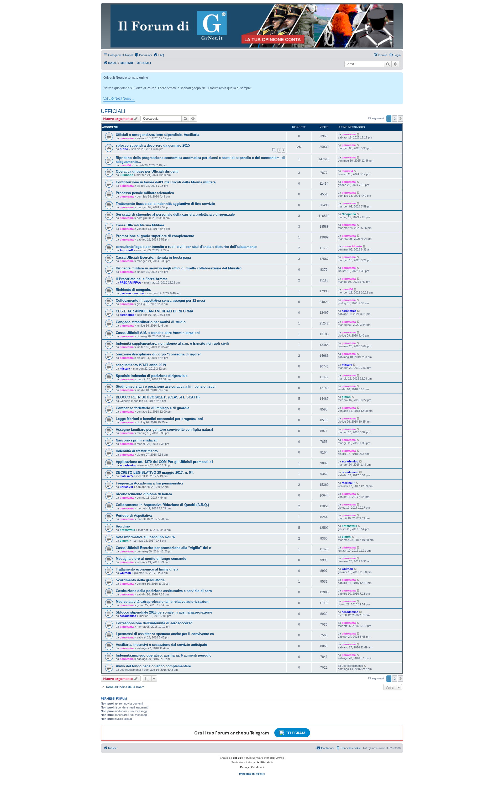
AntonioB (126, 250)
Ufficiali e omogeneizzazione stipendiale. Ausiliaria (157, 135)
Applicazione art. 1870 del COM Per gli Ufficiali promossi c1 (164, 462)
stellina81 (348, 482)
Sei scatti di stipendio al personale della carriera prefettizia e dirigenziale (175, 214)
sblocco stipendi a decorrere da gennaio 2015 (153, 145)
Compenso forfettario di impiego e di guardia (152, 408)
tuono (124, 149)
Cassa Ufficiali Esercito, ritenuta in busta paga (153, 257)
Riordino (123, 526)
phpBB (237, 757)
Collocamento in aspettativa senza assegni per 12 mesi (160, 300)
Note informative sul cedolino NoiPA (145, 537)
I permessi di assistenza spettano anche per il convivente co (165, 634)
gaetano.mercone (132, 293)
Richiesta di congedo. (133, 290)
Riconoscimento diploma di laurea (144, 494)
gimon (346, 396)
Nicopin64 (349, 214)
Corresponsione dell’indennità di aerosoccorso (154, 623)
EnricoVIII (126, 486)
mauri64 (125, 165)
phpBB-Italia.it (264, 762)
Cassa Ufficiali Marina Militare (140, 225)
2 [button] (395, 118)
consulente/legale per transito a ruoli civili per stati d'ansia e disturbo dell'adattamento (186, 247)
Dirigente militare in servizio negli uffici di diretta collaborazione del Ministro (179, 268)
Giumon (125, 572)
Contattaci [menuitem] (327, 748)
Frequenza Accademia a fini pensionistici (149, 483)
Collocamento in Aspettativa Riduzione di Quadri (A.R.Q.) (162, 505)
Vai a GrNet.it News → (119, 98)
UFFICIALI (113, 111)
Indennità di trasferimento (137, 451)
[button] (400, 118)
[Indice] (252, 25)
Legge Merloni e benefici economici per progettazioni (159, 419)
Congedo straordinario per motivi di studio (151, 322)
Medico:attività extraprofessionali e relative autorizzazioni (162, 602)
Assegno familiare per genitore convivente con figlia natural (164, 429)
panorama (127, 138)
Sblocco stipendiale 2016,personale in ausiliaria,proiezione (164, 612)
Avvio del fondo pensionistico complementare (153, 666)
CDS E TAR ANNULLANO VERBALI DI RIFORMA (154, 311)
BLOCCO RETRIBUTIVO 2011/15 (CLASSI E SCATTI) (158, 397)
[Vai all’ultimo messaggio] (358, 134)
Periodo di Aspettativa (134, 516)
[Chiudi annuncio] (399, 75)
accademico (128, 465)
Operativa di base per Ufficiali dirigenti (147, 171)
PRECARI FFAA (130, 282)
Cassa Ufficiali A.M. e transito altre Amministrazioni (158, 333)
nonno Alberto (352, 246)
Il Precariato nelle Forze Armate (141, 279)
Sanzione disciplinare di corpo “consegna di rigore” (158, 354)
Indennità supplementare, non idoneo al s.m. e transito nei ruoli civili (172, 343)
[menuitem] (143, 55)
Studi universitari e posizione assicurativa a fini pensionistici (166, 386)
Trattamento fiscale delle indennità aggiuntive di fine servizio (165, 204)
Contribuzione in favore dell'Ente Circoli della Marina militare (166, 182)
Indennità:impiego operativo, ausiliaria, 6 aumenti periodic (163, 655)
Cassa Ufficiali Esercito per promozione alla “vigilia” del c (163, 548)
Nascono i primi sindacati (137, 440)
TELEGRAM (295, 732)
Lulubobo (126, 175)
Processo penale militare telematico (145, 193)
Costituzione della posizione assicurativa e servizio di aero (164, 591)
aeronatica (127, 314)
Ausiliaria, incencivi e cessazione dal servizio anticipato (161, 645)
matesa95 (126, 476)
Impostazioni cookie (252, 773)
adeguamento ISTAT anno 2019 (141, 365)
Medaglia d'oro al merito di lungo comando (151, 559)
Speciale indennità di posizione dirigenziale (151, 376)
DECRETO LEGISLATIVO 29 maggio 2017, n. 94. (155, 473)
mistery (125, 368)
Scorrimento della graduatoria (140, 580)
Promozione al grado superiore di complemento (155, 236)
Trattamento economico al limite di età (147, 569)
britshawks (127, 529)
